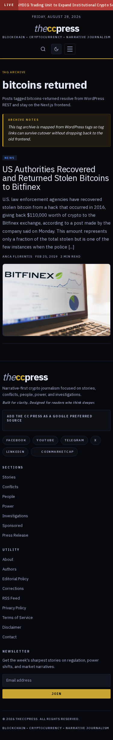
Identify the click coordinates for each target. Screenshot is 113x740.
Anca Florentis (17, 256)
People (8, 496)
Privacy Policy (14, 607)
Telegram (74, 440)
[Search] (43, 49)
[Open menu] (69, 49)
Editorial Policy (15, 578)
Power (8, 506)
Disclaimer (11, 627)
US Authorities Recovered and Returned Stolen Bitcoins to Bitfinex (55, 178)
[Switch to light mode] (56, 49)
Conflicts (10, 486)
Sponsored (12, 525)
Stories (9, 477)
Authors (9, 569)
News (10, 158)
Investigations (15, 515)
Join (56, 694)
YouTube (45, 440)
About (7, 559)
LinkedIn (15, 452)
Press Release (15, 535)
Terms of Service (17, 617)
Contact (9, 637)
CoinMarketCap (57, 452)
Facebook (16, 440)
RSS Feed (11, 598)
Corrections (13, 588)
